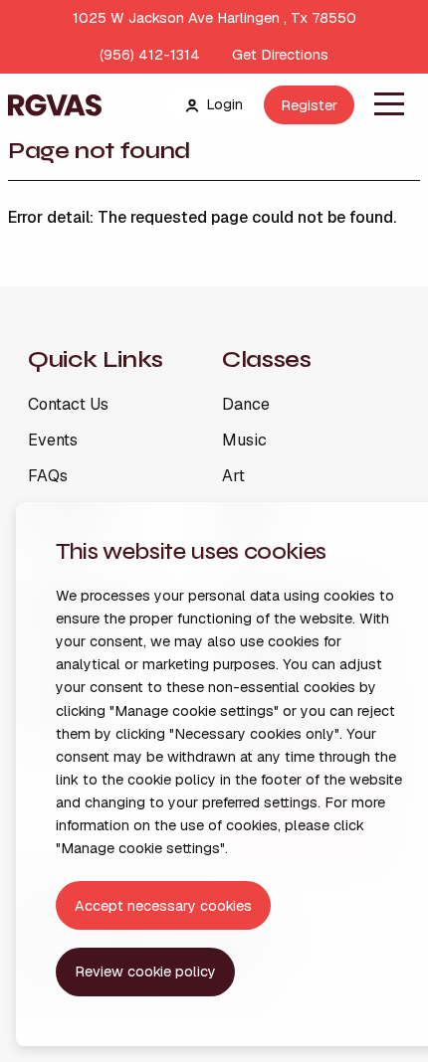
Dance (246, 405)
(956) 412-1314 (150, 55)
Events (53, 440)
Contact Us (68, 405)
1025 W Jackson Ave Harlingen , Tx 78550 (214, 18)
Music (244, 440)
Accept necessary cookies (163, 906)
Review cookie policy (145, 971)
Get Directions (280, 55)
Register (309, 105)
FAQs (48, 476)
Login (224, 104)
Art (233, 476)
